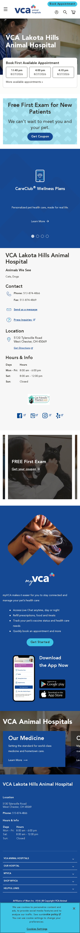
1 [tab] (32, 236)
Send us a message (25, 309)
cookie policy (51, 914)
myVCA (7, 874)
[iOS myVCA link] (53, 694)
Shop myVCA (11, 881)
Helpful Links (11, 889)
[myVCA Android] (53, 684)
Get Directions (26, 348)
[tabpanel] (40, 197)
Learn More (38, 221)
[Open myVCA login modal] (57, 12)
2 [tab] (37, 236)
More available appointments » (24, 82)
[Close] (74, 908)
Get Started (40, 642)
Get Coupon (40, 136)
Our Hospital (11, 866)
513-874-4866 (31, 293)
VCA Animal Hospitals (16, 859)
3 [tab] (42, 236)
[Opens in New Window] (21, 415)
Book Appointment (62, 4)
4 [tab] (47, 236)
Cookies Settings (37, 929)
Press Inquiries (24, 321)
